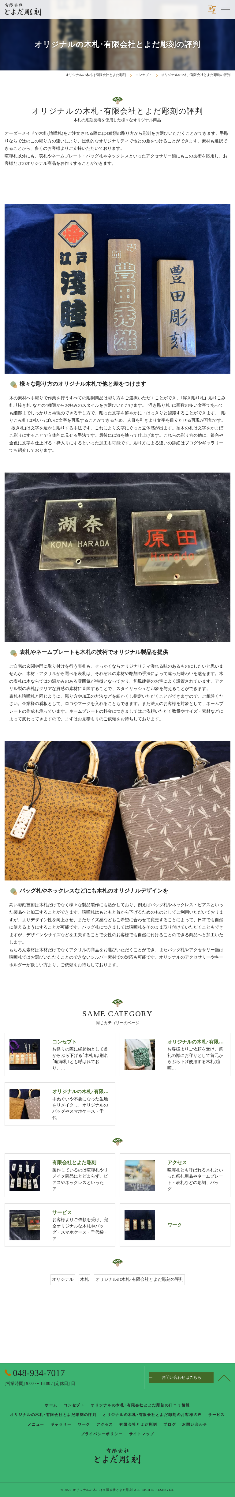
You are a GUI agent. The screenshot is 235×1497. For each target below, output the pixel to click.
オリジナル (62, 1279)
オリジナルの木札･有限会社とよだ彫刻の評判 (139, 1279)
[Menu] (225, 9)
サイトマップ (142, 1434)
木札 (84, 1279)
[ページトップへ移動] (224, 1377)
